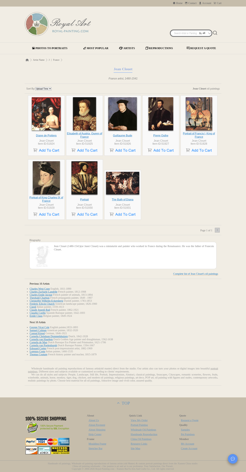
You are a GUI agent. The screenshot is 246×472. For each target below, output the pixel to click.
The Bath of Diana (122, 199)
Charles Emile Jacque (41, 294)
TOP (125, 403)
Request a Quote (189, 420)
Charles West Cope (40, 288)
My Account (187, 443)
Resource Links (139, 443)
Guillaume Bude (122, 135)
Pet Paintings (188, 434)
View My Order (139, 420)
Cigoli (33, 306)
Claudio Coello (38, 312)
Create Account (189, 448)
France (56, 60)
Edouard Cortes (38, 348)
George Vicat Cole (39, 327)
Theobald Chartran (40, 297)
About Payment (97, 425)
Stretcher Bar (95, 448)
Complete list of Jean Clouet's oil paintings (195, 273)
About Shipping (97, 429)
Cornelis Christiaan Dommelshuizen (49, 336)
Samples (185, 429)
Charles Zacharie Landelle (43, 291)
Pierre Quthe (160, 135)
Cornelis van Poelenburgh (43, 345)
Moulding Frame (97, 443)
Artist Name (39, 60)
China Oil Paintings (141, 439)
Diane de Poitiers (46, 135)
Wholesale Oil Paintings (143, 429)
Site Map (135, 448)
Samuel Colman (38, 330)
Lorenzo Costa (37, 351)
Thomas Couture (38, 354)
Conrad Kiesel (37, 333)
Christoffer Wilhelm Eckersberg (46, 300)
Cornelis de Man (38, 342)
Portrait (84, 199)
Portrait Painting (139, 425)
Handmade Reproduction (144, 434)
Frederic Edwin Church (42, 303)
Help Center (95, 434)
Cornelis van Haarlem (41, 339)
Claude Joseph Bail (40, 309)
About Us (94, 420)
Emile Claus (36, 315)
